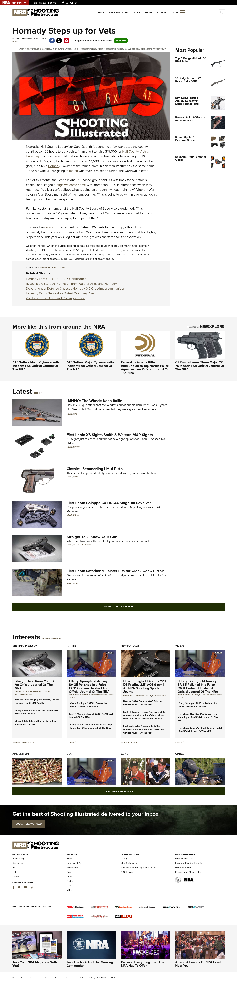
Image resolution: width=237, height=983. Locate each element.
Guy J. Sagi (59, 267)
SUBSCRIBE (29, 823)
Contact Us (17, 863)
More (37, 393)
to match (72, 170)
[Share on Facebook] (52, 39)
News (100, 12)
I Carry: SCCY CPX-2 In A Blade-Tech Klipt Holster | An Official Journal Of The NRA (91, 726)
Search (15, 876)
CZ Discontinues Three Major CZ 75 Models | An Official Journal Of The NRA (199, 366)
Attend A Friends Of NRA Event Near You (198, 964)
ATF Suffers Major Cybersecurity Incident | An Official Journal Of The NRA (36, 366)
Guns (136, 12)
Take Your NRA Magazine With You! (34, 964)
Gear (148, 12)
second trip (52, 227)
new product (159, 695)
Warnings (69, 977)
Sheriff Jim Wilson (82, 544)
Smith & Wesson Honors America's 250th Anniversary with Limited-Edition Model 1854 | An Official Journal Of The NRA (144, 715)
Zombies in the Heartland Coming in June (55, 298)
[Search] (222, 12)
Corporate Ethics (52, 977)
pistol (148, 695)
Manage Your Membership (188, 872)
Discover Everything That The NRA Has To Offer (142, 964)
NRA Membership (184, 858)
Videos (161, 12)
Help (14, 872)
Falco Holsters (99, 694)
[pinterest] (66, 39)
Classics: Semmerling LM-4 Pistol (95, 469)
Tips (75, 413)
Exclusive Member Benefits (188, 863)
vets (50, 267)
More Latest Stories (131, 606)
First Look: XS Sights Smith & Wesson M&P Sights (110, 435)
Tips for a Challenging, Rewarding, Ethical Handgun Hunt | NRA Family (37, 701)
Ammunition (20, 754)
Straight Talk (22, 691)
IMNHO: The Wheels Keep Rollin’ (95, 401)
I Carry (71, 645)
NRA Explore (127, 872)
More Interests (50, 638)
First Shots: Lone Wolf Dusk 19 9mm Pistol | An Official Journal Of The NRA (200, 729)
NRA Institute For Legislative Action (138, 867)
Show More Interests (136, 791)
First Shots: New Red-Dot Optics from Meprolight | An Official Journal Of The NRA (198, 717)
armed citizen (37, 691)
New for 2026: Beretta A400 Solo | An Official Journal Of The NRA (143, 703)
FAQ (14, 867)
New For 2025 (118, 12)
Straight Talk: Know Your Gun (92, 537)
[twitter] (59, 39)
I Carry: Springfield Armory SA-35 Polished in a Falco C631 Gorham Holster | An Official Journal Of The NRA (89, 686)
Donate (52, 2)
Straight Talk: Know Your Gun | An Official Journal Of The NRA (37, 684)
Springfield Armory (79, 694)
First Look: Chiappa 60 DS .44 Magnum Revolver (109, 503)
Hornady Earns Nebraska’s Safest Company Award (62, 293)
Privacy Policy (18, 977)
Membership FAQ (184, 867)
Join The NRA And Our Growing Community (90, 964)
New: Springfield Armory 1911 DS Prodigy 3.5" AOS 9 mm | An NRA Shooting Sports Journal (144, 686)
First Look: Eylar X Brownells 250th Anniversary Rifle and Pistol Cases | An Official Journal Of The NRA (143, 729)
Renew (42, 2)
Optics (76, 447)
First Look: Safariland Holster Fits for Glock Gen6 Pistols (115, 571)
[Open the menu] (182, 12)
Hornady (54, 165)
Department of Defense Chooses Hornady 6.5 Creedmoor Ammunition (75, 288)
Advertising (18, 858)
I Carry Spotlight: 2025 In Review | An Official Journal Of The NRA (88, 705)
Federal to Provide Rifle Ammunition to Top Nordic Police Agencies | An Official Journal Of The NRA (145, 367)
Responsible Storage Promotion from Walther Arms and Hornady (71, 283)
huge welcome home (71, 184)
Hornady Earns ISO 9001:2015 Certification (56, 278)
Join (35, 2)
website (108, 259)
